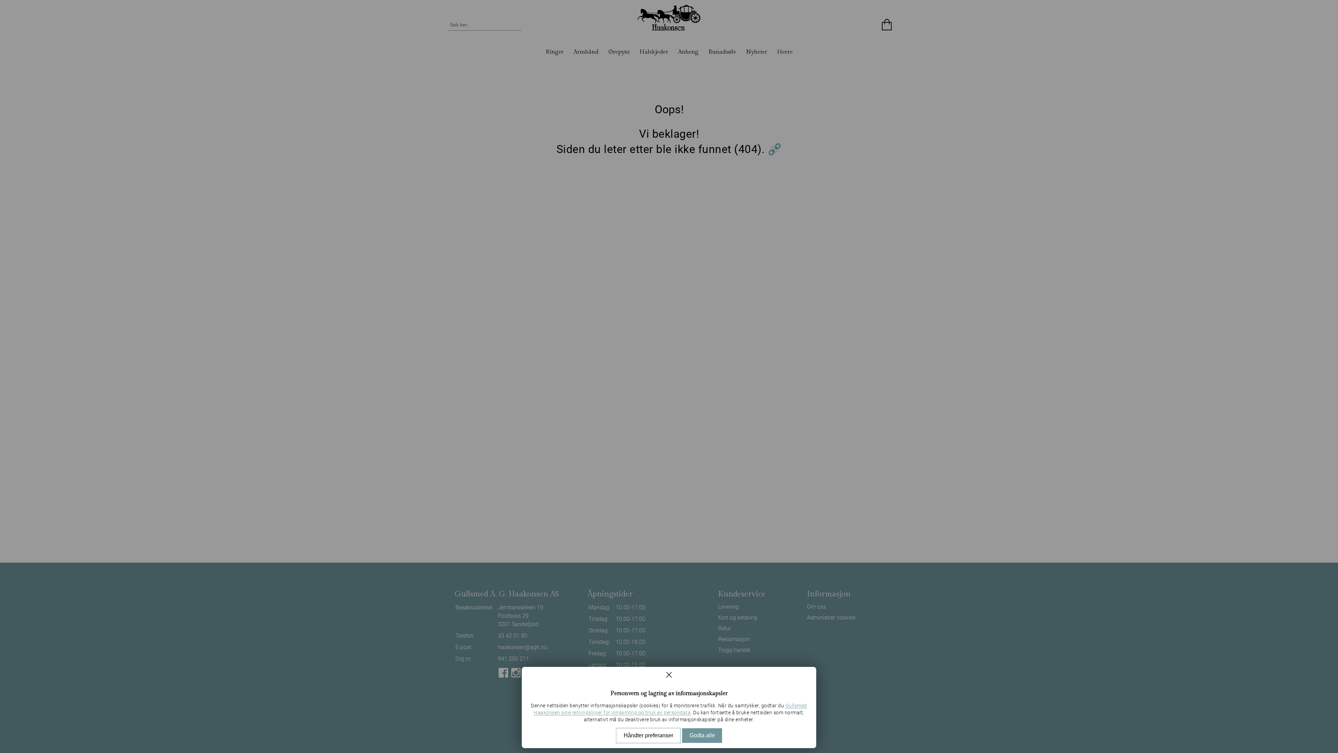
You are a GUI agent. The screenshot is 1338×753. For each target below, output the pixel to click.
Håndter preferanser (648, 735)
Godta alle (702, 735)
